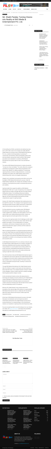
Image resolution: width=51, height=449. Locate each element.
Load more (41, 59)
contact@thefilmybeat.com (24, 443)
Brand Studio (8, 12)
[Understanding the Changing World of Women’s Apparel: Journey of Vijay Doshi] (17, 355)
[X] (14, 28)
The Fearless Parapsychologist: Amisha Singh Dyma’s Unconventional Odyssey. (26, 331)
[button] (47, 9)
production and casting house (25, 314)
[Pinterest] (17, 28)
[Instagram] (48, 1)
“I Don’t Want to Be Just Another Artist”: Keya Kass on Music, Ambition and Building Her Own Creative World (43, 54)
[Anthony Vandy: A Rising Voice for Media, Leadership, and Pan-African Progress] (36, 47)
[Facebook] (46, 1)
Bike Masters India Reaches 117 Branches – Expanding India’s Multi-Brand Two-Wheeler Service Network (43, 36)
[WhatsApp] (20, 28)
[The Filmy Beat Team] (3, 25)
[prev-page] (3, 366)
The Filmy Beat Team (9, 25)
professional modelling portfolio (8, 316)
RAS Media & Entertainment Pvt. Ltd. (21, 316)
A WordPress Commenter (39, 67)
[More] (23, 28)
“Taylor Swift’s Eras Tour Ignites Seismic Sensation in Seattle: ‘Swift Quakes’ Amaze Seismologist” (9, 331)
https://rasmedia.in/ (14, 308)
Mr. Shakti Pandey (16, 314)
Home (3, 12)
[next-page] (5, 366)
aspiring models (9, 314)
